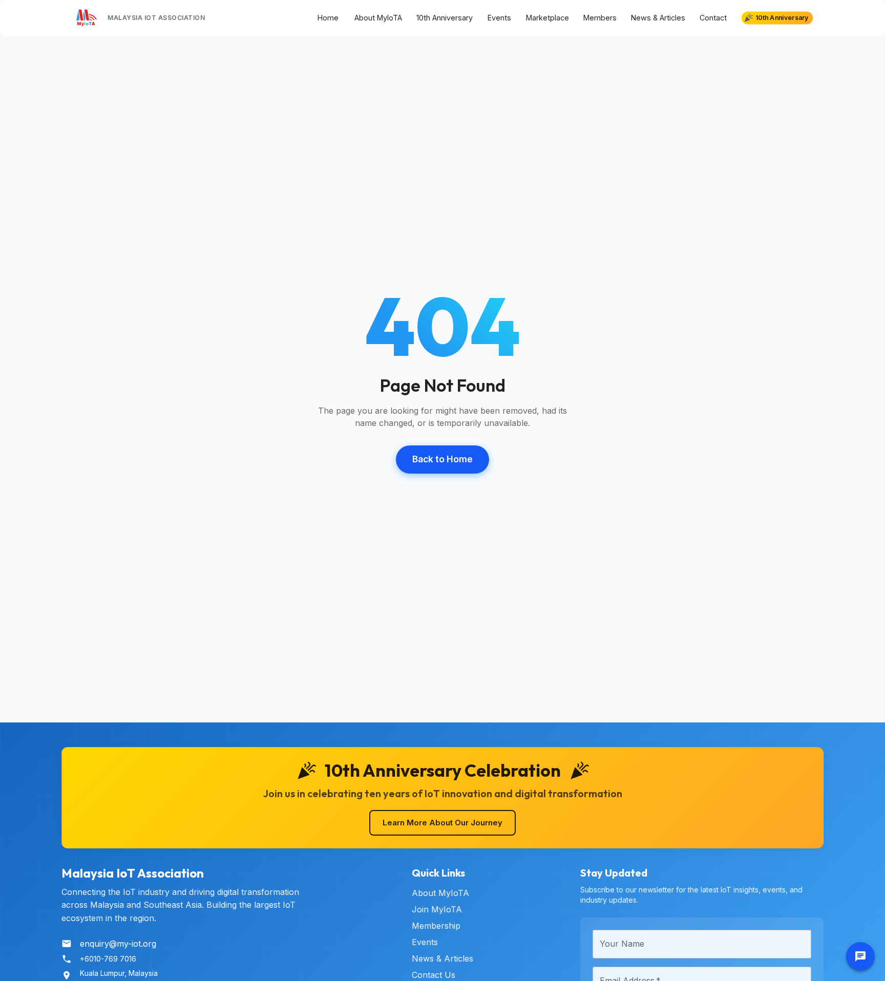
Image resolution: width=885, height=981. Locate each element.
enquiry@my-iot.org (118, 944)
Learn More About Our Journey (442, 822)
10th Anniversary (444, 17)
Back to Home (442, 459)
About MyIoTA (378, 17)
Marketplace (547, 17)
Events (499, 17)
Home (328, 17)
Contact (713, 17)
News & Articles (658, 17)
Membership (436, 926)
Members (600, 17)
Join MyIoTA (437, 909)
